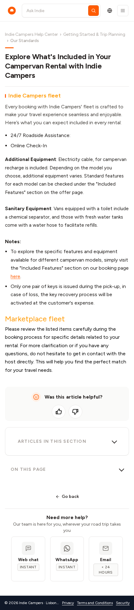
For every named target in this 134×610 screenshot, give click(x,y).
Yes (58, 411)
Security (123, 603)
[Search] (93, 10)
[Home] (12, 10)
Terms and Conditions (95, 603)
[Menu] (122, 10)
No (75, 411)
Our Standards (24, 40)
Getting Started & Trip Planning (94, 34)
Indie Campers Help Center (31, 34)
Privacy (68, 603)
